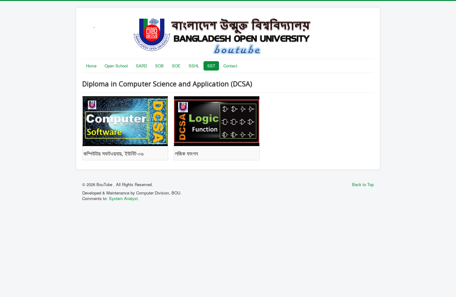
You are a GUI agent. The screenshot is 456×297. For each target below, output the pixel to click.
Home (91, 66)
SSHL (194, 66)
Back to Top (363, 184)
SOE (176, 66)
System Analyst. (124, 198)
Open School (116, 66)
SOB (159, 66)
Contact (230, 66)
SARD (141, 66)
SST (211, 66)
